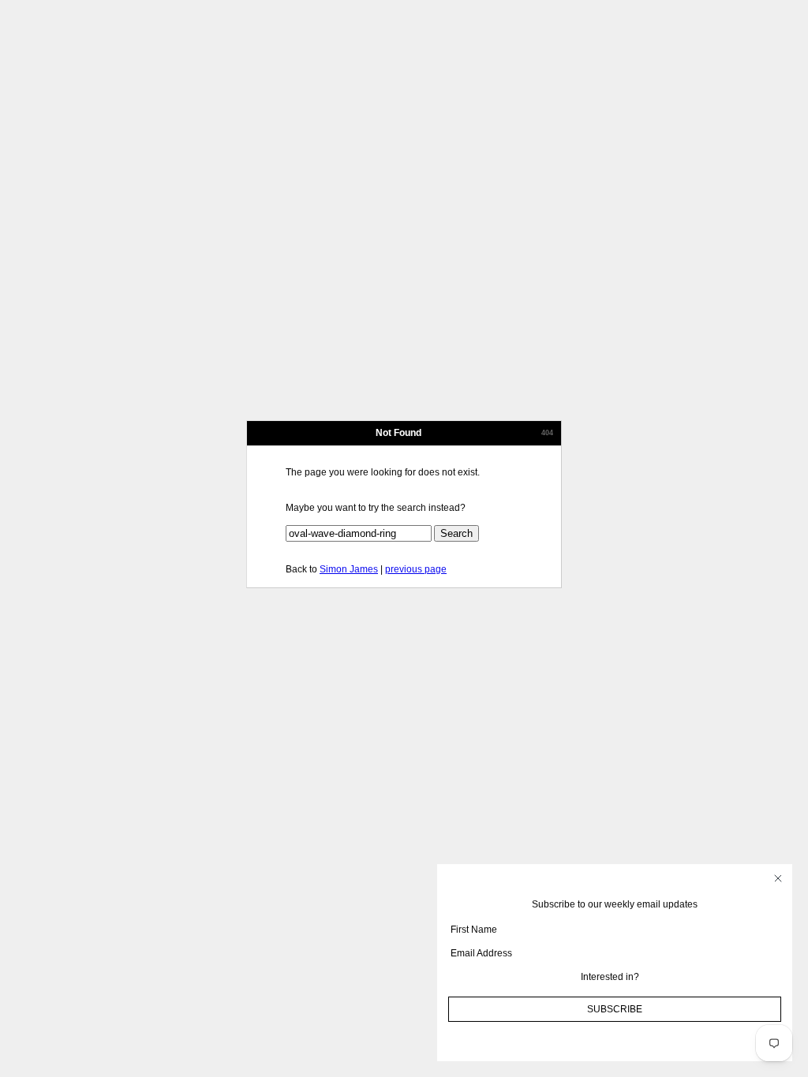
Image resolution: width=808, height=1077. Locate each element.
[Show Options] (777, 977)
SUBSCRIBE (614, 1009)
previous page (416, 569)
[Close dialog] (778, 878)
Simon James (349, 569)
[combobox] (610, 977)
